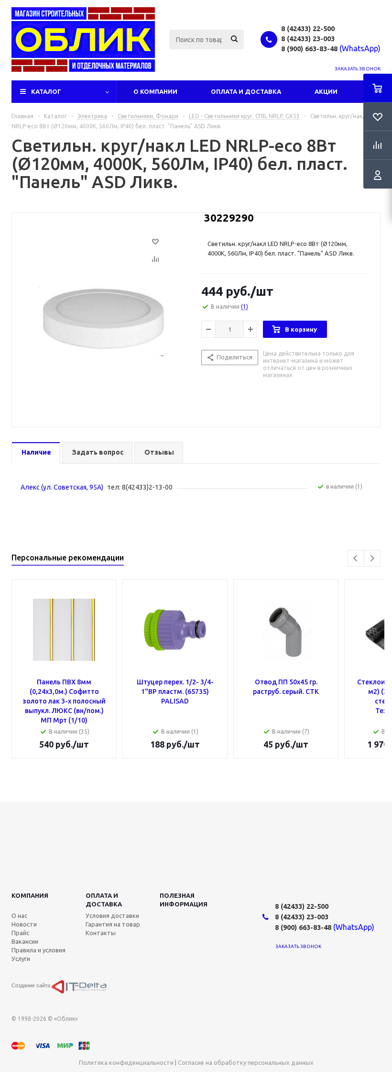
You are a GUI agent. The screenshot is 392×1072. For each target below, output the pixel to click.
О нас (19, 915)
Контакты (101, 932)
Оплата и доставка (104, 899)
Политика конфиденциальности (126, 1062)
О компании (155, 91)
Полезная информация (183, 899)
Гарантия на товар (113, 924)
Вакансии (24, 941)
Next (372, 558)
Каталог (46, 91)
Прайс (20, 932)
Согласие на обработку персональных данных (246, 1062)
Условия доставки (112, 915)
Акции (326, 91)
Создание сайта (31, 985)
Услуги (20, 958)
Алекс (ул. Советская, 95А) (62, 487)
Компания (29, 895)
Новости (24, 924)
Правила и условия (38, 950)
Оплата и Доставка (246, 91)
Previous (356, 558)
